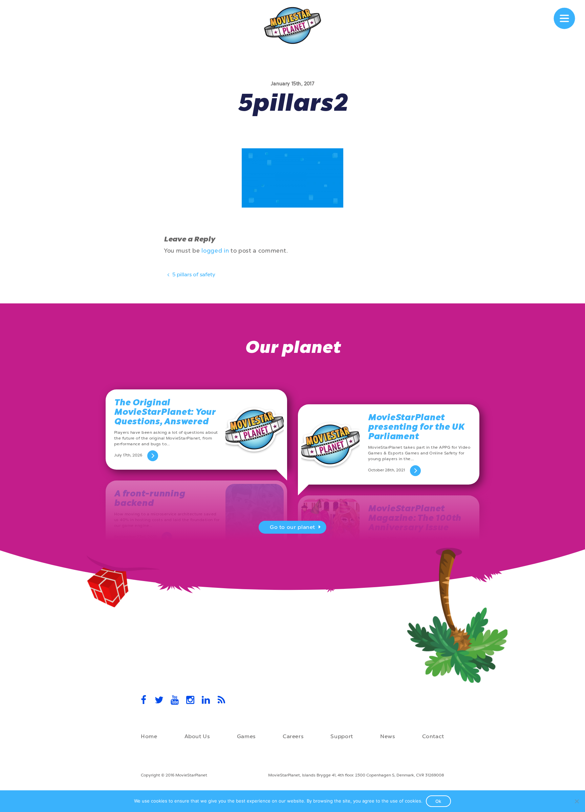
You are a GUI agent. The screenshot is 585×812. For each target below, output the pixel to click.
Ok (438, 801)
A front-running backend (149, 498)
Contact (433, 736)
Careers (293, 736)
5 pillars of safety (193, 274)
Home (149, 736)
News (387, 736)
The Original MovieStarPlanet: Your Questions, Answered (165, 412)
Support (341, 736)
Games (246, 736)
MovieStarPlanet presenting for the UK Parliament (416, 427)
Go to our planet (292, 527)
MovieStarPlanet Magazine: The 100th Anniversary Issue (414, 518)
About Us (197, 736)
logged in (215, 250)
